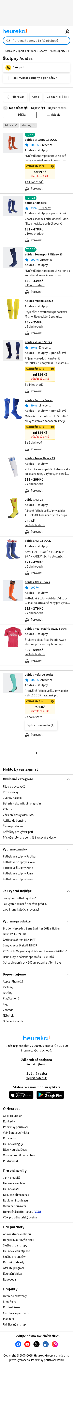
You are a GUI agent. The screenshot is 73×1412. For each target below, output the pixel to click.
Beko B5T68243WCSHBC (18, 934)
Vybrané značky (15, 849)
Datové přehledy (13, 1262)
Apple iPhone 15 (13, 982)
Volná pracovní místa (16, 1133)
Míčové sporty (57, 51)
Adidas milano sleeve (39, 301)
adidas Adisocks (36, 203)
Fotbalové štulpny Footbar (19, 856)
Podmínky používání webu (47, 1360)
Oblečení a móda (13, 1021)
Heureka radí (11, 1189)
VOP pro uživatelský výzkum (20, 1217)
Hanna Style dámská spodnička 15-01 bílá (28, 957)
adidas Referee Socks (39, 675)
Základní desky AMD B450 (19, 815)
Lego (6, 1004)
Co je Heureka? (12, 1116)
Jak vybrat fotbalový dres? (19, 898)
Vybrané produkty (17, 921)
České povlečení (13, 826)
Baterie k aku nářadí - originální (22, 803)
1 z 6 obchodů (33, 443)
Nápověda (9, 1280)
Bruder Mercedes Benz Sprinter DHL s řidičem (32, 928)
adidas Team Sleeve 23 (40, 458)
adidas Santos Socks (39, 400)
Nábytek (8, 1016)
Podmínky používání (15, 1127)
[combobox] (36, 40)
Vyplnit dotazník (36, 1078)
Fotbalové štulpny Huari (18, 879)
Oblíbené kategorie (18, 779)
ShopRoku (9, 1302)
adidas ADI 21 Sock (37, 582)
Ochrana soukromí (14, 1206)
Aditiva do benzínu (14, 820)
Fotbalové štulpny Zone (18, 868)
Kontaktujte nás (36, 1064)
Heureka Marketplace (16, 1251)
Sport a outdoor (27, 51)
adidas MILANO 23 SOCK (41, 140)
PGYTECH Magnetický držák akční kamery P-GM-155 (35, 951)
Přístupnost (10, 1161)
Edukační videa (12, 1274)
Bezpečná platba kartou (18, 1212)
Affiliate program (13, 1268)
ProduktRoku (11, 1307)
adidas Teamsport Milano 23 (44, 254)
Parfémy (8, 987)
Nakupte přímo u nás (16, 1195)
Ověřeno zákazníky (15, 1296)
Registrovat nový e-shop (18, 1240)
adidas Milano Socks (38, 342)
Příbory (7, 809)
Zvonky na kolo (12, 798)
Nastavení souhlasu (15, 1200)
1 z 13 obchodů (34, 182)
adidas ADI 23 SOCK (38, 541)
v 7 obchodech (34, 484)
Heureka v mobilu (14, 1183)
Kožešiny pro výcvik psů (18, 832)
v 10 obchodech (34, 234)
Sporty (43, 51)
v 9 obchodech (34, 567)
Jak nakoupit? (11, 1178)
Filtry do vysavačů (14, 787)
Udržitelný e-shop (14, 1324)
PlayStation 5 (11, 999)
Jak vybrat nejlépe (17, 891)
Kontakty (9, 1121)
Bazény (7, 993)
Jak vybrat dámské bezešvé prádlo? (25, 904)
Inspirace (9, 1319)
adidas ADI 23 (34, 500)
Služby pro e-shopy (15, 1245)
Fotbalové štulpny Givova (19, 862)
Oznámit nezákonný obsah (19, 1155)
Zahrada (8, 1010)
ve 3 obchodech (35, 654)
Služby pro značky (14, 1257)
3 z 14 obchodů (34, 385)
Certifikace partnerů (16, 1313)
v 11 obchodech (34, 285)
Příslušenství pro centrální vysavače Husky (30, 838)
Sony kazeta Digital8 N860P (20, 946)
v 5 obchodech (34, 327)
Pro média (9, 1138)
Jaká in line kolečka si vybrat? (21, 910)
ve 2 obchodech (35, 525)
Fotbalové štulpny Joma (18, 873)
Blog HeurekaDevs (15, 1150)
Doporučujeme (14, 974)
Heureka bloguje (13, 1144)
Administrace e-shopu (17, 1234)
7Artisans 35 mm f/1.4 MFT (19, 940)
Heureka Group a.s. (46, 1356)
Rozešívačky (10, 792)
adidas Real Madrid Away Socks (46, 629)
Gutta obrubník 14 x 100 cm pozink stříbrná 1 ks (32, 963)
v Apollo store (33, 717)
